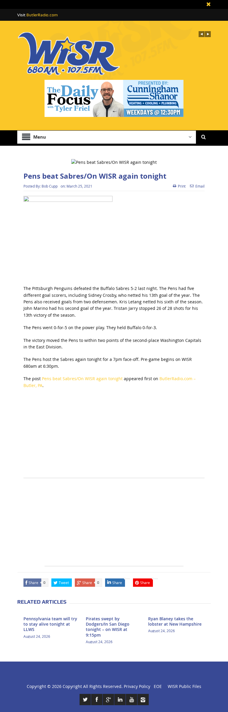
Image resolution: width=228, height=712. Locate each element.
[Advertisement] (114, 436)
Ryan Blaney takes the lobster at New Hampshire (175, 621)
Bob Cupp (50, 186)
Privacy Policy (137, 686)
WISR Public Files (184, 686)
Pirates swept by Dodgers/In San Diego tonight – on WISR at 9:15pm (107, 627)
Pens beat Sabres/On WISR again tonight (82, 378)
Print (182, 186)
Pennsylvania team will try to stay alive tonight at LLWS (50, 624)
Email (200, 186)
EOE (156, 686)
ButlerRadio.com (42, 14)
